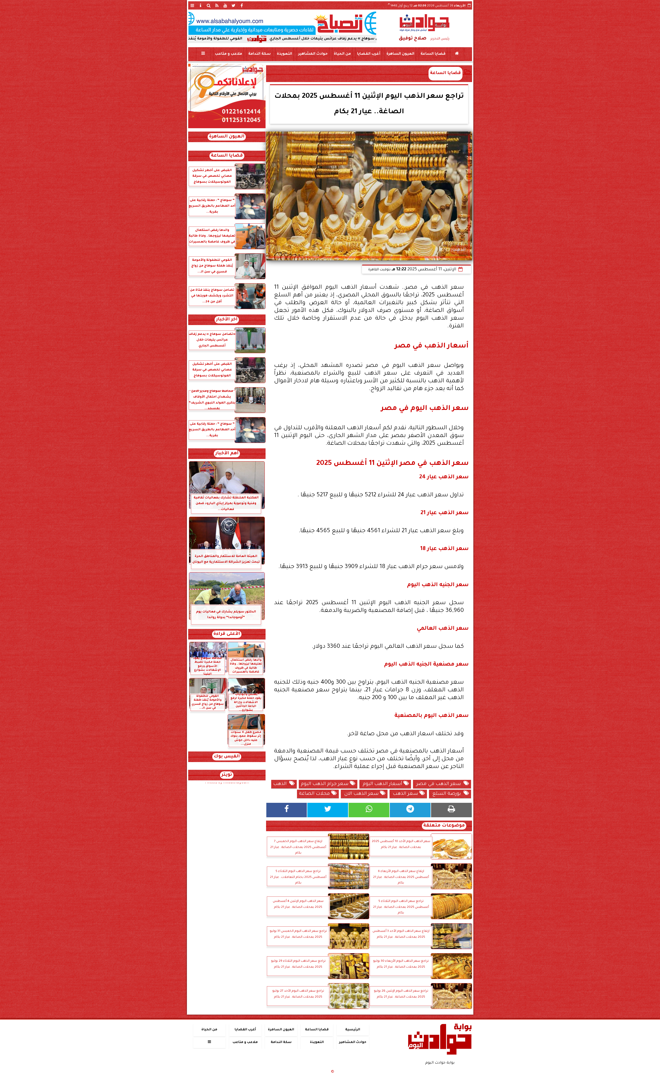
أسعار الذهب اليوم (382, 784)
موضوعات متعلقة (444, 825)
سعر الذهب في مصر (439, 784)
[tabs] (192, 5)
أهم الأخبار (226, 453)
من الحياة (342, 54)
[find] (209, 5)
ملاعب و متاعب (228, 54)
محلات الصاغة (315, 794)
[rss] (217, 5)
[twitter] (233, 5)
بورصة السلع (447, 794)
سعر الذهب (405, 794)
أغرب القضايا (368, 54)
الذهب (281, 784)
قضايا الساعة (432, 54)
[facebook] (242, 5)
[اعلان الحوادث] (227, 128)
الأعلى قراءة (226, 634)
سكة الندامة (259, 54)
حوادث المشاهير (312, 54)
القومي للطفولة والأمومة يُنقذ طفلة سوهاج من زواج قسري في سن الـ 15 (237, 39)
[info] (200, 5)
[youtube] (225, 5)
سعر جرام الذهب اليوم (325, 784)
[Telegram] (410, 810)
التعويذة (284, 54)
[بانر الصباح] (282, 23)
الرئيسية (352, 1030)
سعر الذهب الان (361, 794)
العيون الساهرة (400, 54)
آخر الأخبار (226, 319)
